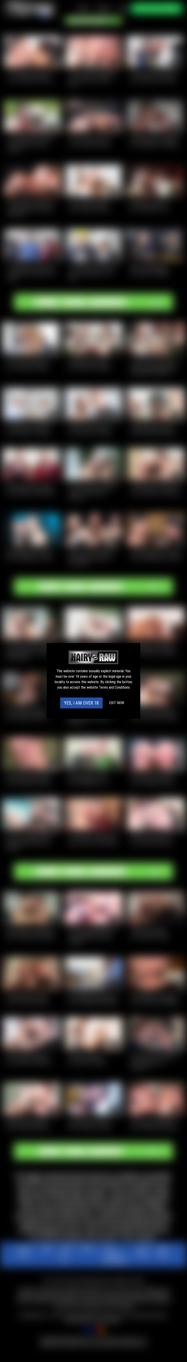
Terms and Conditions (114, 687)
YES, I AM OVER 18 (81, 703)
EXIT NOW (116, 703)
